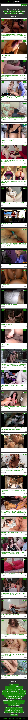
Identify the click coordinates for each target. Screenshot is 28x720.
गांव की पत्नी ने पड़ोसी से (8, 700)
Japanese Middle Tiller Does (10, 693)
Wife (11, 13)
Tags (9, 718)
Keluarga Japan (14, 684)
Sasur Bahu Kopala (20, 700)
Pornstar (18, 11)
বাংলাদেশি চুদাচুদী (14, 714)
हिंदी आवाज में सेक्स (20, 703)
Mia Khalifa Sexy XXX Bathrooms (14, 687)
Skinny (7, 13)
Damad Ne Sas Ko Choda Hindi (10, 691)
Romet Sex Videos (9, 712)
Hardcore (11, 11)
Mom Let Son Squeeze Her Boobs (14, 696)
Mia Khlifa (23, 691)
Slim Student (22, 693)
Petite (23, 11)
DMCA (13, 718)
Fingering (20, 13)
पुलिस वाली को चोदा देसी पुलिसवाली (14, 698)
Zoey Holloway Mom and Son (14, 707)
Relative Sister (9, 689)
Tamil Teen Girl (19, 689)
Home (5, 718)
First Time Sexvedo (9, 703)
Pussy (15, 13)
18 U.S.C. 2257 (20, 718)
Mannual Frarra (20, 712)
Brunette (5, 11)
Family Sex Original (14, 705)
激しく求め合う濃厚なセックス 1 (14, 710)
